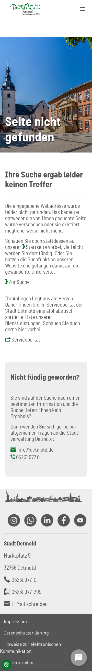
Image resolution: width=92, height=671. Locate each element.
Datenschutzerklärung (26, 633)
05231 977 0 (28, 457)
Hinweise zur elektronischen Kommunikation (30, 647)
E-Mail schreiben (30, 603)
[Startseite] (25, 9)
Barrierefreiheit (19, 662)
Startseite (36, 247)
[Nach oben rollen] (82, 642)
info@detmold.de (35, 449)
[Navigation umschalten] (82, 9)
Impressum (15, 621)
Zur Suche (19, 282)
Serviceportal (26, 339)
